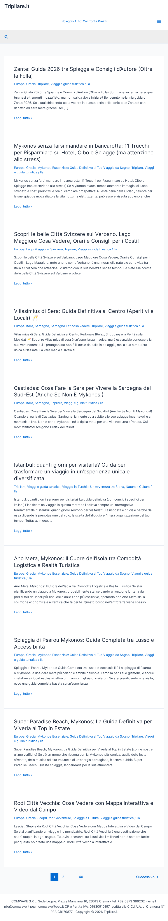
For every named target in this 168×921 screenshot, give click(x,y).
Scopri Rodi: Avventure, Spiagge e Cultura (68, 818)
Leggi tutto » (23, 118)
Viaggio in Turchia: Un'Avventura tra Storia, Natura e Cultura (106, 487)
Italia (29, 326)
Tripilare (43, 84)
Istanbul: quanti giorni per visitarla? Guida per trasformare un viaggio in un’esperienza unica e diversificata (72, 471)
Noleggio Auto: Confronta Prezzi (84, 21)
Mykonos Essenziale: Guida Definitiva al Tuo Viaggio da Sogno (83, 168)
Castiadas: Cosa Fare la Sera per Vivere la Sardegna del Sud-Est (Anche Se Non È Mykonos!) (82, 391)
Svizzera (56, 249)
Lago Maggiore (37, 249)
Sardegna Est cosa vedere (70, 326)
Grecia (31, 84)
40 (81, 877)
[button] (6, 37)
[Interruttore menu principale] (159, 21)
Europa (19, 84)
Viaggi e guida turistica (67, 84)
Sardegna (42, 326)
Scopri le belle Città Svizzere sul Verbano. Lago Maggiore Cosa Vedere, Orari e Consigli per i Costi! (76, 237)
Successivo (147, 877)
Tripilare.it (17, 6)
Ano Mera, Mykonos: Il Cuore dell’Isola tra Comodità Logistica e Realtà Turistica (77, 561)
